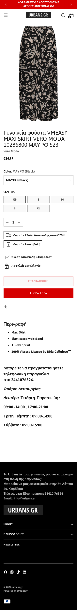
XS (14, 199)
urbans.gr (17, 587)
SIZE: (9, 192)
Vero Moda (11, 151)
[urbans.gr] (38, 15)
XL (38, 208)
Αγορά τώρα (38, 293)
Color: (19, 171)
